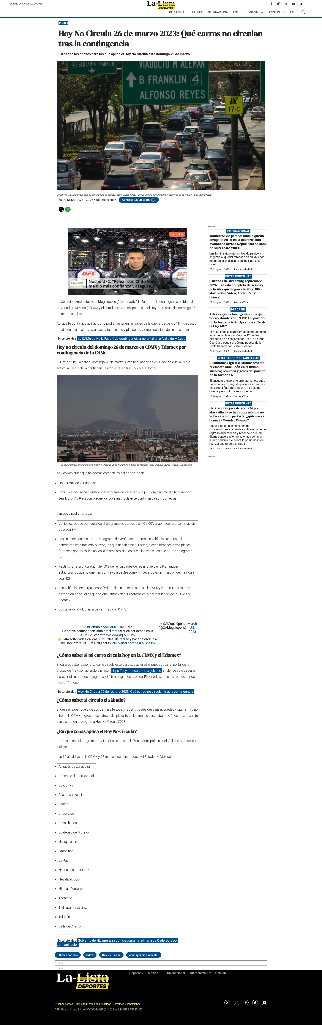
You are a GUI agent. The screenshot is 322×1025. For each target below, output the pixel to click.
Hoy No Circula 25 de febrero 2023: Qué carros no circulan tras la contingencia (135, 691)
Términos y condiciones (127, 1003)
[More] (186, 12)
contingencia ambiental (143, 955)
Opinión (274, 12)
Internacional (218, 12)
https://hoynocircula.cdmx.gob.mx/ (136, 670)
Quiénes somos (64, 1003)
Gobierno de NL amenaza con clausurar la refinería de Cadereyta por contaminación (117, 942)
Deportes (176, 12)
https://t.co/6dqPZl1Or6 (117, 635)
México (197, 12)
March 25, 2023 (192, 628)
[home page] (161, 5)
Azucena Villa (240, 302)
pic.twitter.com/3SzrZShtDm (133, 643)
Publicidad (81, 1003)
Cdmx (90, 955)
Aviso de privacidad (100, 1003)
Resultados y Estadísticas (238, 358)
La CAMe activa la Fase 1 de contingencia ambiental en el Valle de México (131, 338)
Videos (289, 12)
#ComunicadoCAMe (102, 627)
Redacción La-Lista (243, 269)
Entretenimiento (246, 12)
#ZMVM (86, 635)
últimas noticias (68, 955)
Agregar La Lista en (136, 200)
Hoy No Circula (111, 955)
